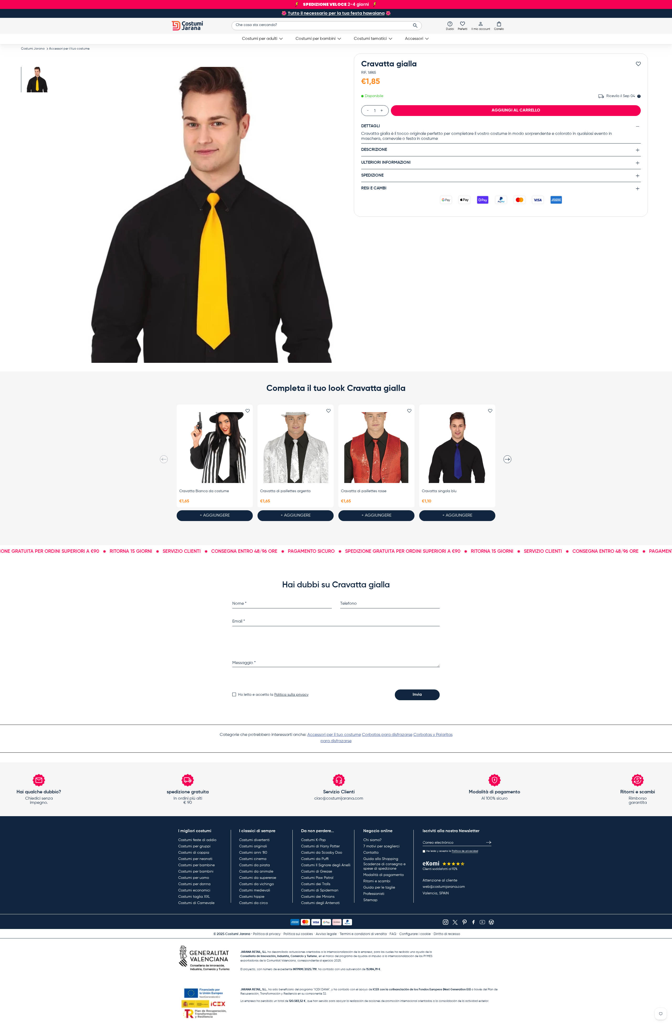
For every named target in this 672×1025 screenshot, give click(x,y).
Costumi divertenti (254, 840)
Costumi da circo (253, 903)
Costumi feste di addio (197, 840)
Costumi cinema (252, 859)
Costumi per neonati (195, 859)
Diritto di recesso (447, 934)
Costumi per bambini (315, 39)
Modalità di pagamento (383, 875)
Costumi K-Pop (313, 840)
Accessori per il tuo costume (69, 48)
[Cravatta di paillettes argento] (295, 447)
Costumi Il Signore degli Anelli (325, 865)
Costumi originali (253, 846)
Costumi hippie (251, 897)
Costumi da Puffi (315, 859)
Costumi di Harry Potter (320, 846)
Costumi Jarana (33, 48)
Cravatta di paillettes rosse (363, 491)
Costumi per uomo (193, 878)
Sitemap (370, 900)
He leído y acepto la (452, 851)
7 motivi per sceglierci (381, 846)
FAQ (393, 934)
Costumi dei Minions (317, 897)
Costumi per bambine (196, 865)
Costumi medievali (254, 890)
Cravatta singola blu (439, 491)
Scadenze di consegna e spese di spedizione (384, 866)
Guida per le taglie (379, 887)
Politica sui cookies (298, 934)
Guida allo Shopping (380, 859)
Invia (417, 695)
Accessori (414, 39)
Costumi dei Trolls (315, 884)
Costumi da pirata (254, 865)
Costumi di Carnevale (196, 903)
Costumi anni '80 (253, 852)
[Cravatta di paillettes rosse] (376, 447)
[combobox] (327, 25)
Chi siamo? (372, 840)
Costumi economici (194, 890)
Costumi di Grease (316, 871)
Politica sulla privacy (291, 695)
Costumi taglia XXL (194, 897)
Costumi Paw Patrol (317, 878)
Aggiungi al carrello (516, 110)
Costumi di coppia (193, 852)
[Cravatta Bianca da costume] (214, 447)
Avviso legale (326, 934)
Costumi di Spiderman (319, 890)
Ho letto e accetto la (273, 695)
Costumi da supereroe (257, 878)
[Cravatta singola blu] (457, 447)
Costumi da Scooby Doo (321, 852)
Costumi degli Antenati (320, 903)
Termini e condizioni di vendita (363, 934)
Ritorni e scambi (376, 881)
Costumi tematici (370, 39)
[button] (499, 26)
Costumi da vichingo (256, 884)
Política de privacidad (465, 851)
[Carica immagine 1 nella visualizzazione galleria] (36, 79)
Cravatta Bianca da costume (204, 491)
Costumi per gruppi (194, 846)
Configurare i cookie (415, 934)
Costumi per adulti (259, 39)
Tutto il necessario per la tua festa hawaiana (336, 13)
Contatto (371, 852)
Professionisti (373, 894)
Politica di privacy (267, 934)
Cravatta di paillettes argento (285, 491)
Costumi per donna (194, 884)
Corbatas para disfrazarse (387, 735)
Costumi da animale (256, 871)
